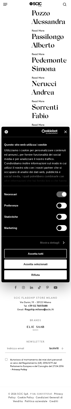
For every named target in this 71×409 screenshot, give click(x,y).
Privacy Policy (19, 370)
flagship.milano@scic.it (39, 310)
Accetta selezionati (35, 264)
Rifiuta (35, 274)
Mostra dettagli (50, 242)
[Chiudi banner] (65, 132)
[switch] (61, 205)
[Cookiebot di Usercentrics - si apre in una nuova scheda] (43, 132)
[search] (63, 4)
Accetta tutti (35, 253)
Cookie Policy (25, 398)
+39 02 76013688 (38, 306)
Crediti (53, 401)
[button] (5, 3)
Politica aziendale (36, 401)
